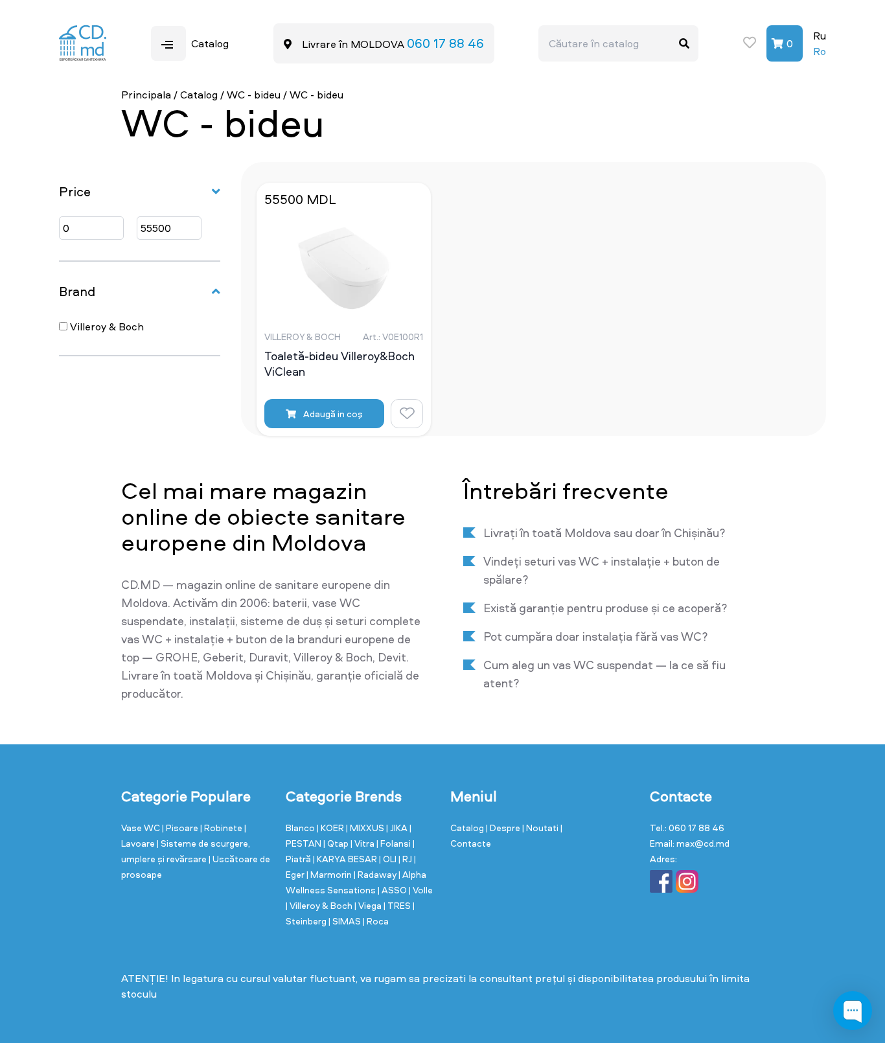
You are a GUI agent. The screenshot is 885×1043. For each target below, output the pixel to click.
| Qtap (337, 843)
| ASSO (393, 890)
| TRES (398, 905)
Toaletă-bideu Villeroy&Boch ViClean (339, 364)
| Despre (504, 827)
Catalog (199, 94)
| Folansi (394, 843)
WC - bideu (254, 94)
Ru (819, 36)
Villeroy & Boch (105, 326)
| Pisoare (181, 827)
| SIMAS (345, 921)
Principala (146, 94)
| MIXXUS (366, 827)
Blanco (301, 827)
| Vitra (363, 843)
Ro (819, 51)
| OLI (388, 859)
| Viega (369, 905)
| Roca (376, 921)
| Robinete (222, 827)
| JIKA (397, 827)
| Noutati (541, 827)
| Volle (421, 890)
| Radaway (376, 874)
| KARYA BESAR (346, 859)
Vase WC (141, 827)
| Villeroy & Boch (320, 905)
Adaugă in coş (332, 413)
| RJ (406, 859)
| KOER (331, 827)
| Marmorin (330, 874)
